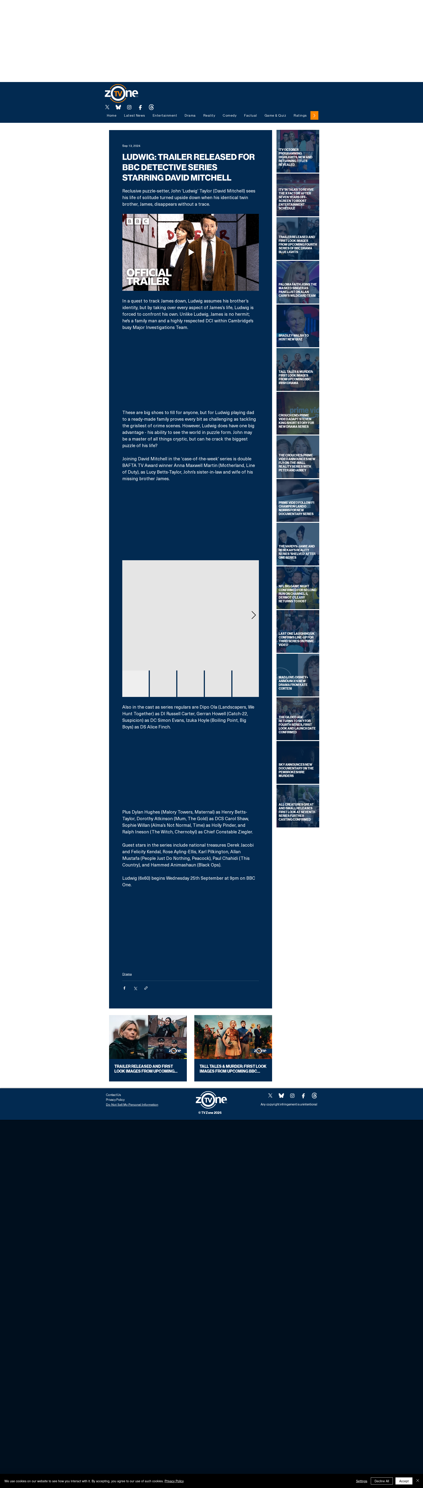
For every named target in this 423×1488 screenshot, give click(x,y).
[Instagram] (129, 107)
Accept (404, 1481)
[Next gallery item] (253, 615)
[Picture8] (118, 107)
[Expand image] (190, 615)
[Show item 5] (245, 683)
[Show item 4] (218, 683)
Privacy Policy (174, 1481)
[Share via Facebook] (124, 988)
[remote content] (190, 369)
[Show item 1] (135, 683)
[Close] (417, 1480)
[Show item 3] (190, 683)
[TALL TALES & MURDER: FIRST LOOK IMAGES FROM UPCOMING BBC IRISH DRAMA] (233, 1037)
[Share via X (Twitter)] (135, 988)
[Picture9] (151, 107)
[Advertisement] (80, 10)
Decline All (382, 1481)
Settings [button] (361, 1481)
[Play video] (190, 252)
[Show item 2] (163, 683)
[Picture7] (140, 107)
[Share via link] (146, 988)
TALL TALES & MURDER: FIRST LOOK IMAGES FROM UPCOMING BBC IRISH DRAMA (233, 1069)
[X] (107, 107)
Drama (127, 974)
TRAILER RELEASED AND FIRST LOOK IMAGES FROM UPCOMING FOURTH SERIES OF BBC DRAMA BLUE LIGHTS (144, 1069)
